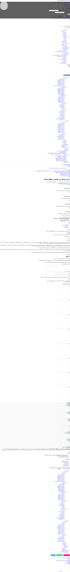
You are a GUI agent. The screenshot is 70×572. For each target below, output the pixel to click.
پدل (67, 29)
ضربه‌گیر (64, 62)
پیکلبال (67, 43)
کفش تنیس (66, 53)
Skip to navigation (60, 0)
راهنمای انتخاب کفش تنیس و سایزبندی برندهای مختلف (57, 152)
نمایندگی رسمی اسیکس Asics (61, 160)
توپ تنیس (64, 57)
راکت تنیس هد (61, 474)
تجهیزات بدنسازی (61, 117)
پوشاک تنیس (66, 36)
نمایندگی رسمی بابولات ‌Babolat (60, 157)
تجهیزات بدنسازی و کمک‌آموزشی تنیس (59, 55)
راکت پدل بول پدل (61, 127)
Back (65, 471)
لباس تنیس (64, 41)
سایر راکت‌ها (66, 49)
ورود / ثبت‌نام (65, 552)
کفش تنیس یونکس (61, 90)
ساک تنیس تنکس (61, 102)
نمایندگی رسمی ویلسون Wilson (60, 155)
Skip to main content (66, 0)
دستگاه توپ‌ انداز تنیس (62, 59)
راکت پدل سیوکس (61, 131)
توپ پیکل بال (63, 44)
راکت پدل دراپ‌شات (60, 129)
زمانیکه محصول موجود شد (64, 220)
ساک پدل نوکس (61, 135)
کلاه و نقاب (64, 40)
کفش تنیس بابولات (61, 92)
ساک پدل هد (62, 134)
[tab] (66, 224)
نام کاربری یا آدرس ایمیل (64, 10)
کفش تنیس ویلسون (60, 89)
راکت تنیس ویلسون (60, 475)
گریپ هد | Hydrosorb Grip (65, 175)
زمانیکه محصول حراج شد (64, 219)
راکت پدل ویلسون (61, 130)
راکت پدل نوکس (61, 123)
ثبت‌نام (67, 8)
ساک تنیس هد (61, 96)
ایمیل (69, 275)
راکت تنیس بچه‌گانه (62, 50)
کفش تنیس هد (61, 87)
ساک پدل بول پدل (61, 138)
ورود (69, 14)
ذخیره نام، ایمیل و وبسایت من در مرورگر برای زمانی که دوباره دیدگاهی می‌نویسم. (55, 277)
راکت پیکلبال (64, 45)
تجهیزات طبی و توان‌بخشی (61, 56)
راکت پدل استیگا (61, 124)
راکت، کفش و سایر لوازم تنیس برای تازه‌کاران (58, 153)
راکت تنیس (66, 46)
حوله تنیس (64, 58)
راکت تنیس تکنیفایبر (60, 82)
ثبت (69, 222)
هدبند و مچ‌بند (64, 42)
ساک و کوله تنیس (65, 48)
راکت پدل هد (62, 122)
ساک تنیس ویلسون (60, 97)
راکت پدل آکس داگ (60, 126)
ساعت (65, 38)
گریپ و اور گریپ (63, 63)
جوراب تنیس (64, 37)
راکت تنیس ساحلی (65, 47)
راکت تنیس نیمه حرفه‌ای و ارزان (60, 51)
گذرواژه (67, 12)
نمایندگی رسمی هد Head (62, 156)
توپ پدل (64, 143)
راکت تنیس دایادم (61, 83)
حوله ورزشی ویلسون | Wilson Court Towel (63, 172)
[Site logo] (64, 25)
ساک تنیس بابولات (61, 98)
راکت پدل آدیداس (61, 128)
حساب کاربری (65, 465)
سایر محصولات (65, 52)
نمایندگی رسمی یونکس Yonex (61, 158)
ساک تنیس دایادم (61, 101)
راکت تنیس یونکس (61, 81)
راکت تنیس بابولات (61, 476)
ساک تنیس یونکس (61, 99)
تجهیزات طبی (61, 114)
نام (69, 273)
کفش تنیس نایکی (61, 91)
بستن (69, 559)
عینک (65, 39)
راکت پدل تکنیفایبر (61, 132)
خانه (69, 170)
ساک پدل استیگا (61, 137)
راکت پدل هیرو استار (60, 125)
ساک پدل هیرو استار (60, 136)
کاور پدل (64, 140)
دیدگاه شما (68, 271)
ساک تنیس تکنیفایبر (60, 100)
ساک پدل (64, 133)
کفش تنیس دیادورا (61, 93)
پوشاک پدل (64, 30)
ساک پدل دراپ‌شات (60, 139)
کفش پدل (64, 35)
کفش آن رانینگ (61, 94)
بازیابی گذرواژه (67, 16)
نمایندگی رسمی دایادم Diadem (61, 159)
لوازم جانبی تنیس (65, 54)
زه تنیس (64, 60)
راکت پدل (64, 121)
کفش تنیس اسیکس (60, 88)
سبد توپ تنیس (63, 61)
